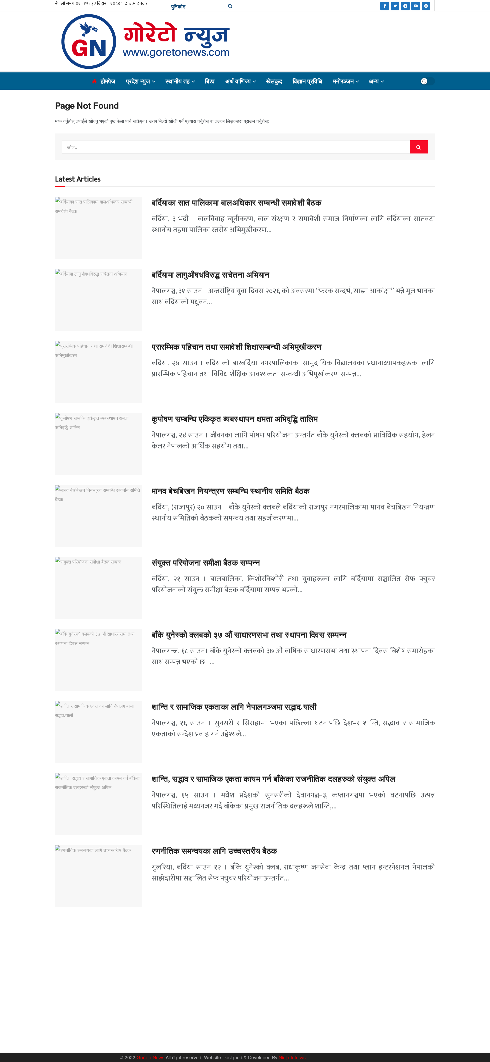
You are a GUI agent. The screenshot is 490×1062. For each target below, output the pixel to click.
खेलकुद (274, 81)
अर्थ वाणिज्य (238, 81)
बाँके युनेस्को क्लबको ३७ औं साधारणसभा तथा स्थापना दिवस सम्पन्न (249, 635)
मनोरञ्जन (343, 81)
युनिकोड (178, 6)
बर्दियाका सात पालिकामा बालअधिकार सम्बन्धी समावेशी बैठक (236, 203)
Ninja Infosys (292, 1057)
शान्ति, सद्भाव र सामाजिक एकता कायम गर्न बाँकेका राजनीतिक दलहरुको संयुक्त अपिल (273, 779)
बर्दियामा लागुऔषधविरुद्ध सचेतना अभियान (211, 275)
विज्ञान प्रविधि (307, 81)
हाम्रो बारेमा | (325, 1025)
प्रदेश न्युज (138, 81)
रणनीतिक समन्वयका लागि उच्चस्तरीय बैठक (214, 851)
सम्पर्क (347, 1025)
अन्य (374, 81)
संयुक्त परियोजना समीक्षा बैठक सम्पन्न (206, 563)
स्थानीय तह (177, 81)
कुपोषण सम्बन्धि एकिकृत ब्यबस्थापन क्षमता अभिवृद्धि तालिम (235, 419)
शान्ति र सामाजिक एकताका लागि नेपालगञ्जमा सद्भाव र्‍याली (234, 707)
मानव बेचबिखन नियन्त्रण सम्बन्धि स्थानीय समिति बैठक (232, 491)
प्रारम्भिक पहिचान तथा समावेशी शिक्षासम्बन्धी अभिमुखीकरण (238, 347)
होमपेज (108, 81)
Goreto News (151, 1057)
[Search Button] (419, 146)
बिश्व (210, 81)
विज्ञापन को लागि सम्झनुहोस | (380, 1025)
